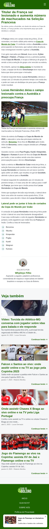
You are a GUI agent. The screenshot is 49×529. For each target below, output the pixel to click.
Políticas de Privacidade (24, 512)
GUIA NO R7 (24, 503)
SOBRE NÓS (24, 507)
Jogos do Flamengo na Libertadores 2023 (31, 519)
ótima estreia (25, 67)
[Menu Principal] (45, 4)
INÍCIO (24, 498)
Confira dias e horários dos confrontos (30, 523)
